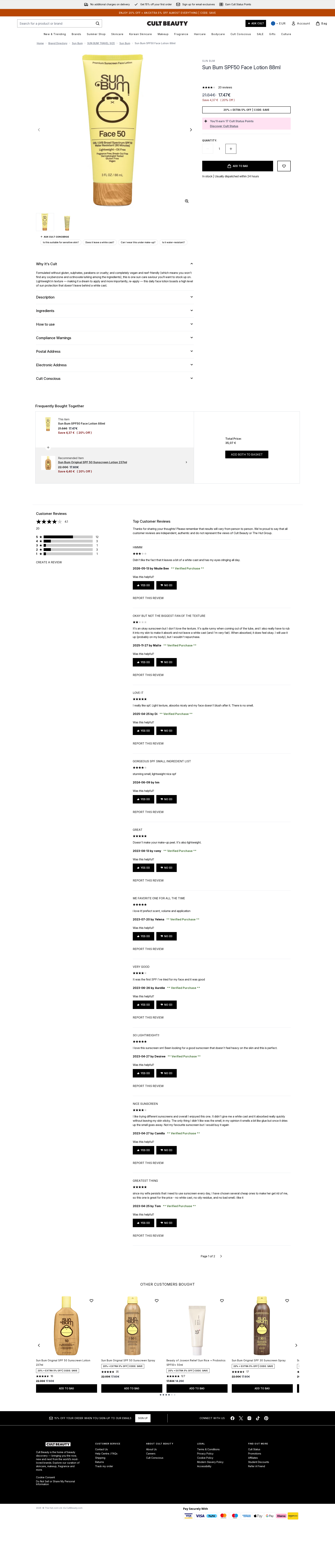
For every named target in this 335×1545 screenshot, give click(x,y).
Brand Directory (57, 43)
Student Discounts (258, 1461)
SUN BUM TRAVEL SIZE (101, 43)
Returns (99, 1461)
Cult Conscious (154, 1457)
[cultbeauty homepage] (167, 23)
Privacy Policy (205, 1453)
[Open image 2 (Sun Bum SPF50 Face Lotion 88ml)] (67, 222)
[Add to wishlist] (284, 166)
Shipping (100, 1457)
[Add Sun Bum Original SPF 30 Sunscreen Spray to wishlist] (287, 1300)
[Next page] (221, 1256)
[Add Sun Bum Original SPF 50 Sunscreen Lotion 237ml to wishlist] (91, 1300)
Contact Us (101, 1449)
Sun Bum (77, 43)
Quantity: (209, 140)
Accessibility (204, 1466)
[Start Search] (97, 23)
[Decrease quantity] (207, 149)
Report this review (148, 598)
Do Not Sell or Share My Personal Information (55, 1483)
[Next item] (296, 1345)
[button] (246, 78)
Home (40, 43)
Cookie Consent (45, 1477)
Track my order (104, 1466)
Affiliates (253, 1457)
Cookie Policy (205, 1457)
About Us (151, 1449)
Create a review (49, 562)
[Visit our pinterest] (266, 1418)
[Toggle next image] (191, 130)
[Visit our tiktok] (258, 1418)
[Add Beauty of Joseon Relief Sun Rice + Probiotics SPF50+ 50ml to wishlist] (222, 1300)
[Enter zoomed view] (187, 201)
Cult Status (254, 1449)
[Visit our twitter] (241, 1418)
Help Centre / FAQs (106, 1453)
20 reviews (225, 87)
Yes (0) (145, 585)
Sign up (143, 1418)
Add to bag (66, 1388)
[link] (300, 23)
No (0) (168, 585)
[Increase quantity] (230, 149)
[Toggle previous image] (39, 130)
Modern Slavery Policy (210, 1461)
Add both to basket (247, 454)
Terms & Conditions (208, 1449)
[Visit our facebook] (232, 1418)
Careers (150, 1453)
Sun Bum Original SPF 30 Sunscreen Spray (259, 1360)
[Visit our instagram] (249, 1418)
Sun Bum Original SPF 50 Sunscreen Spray (128, 1360)
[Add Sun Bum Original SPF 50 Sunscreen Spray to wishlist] (156, 1300)
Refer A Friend (256, 1466)
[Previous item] (39, 1345)
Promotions (254, 1453)
